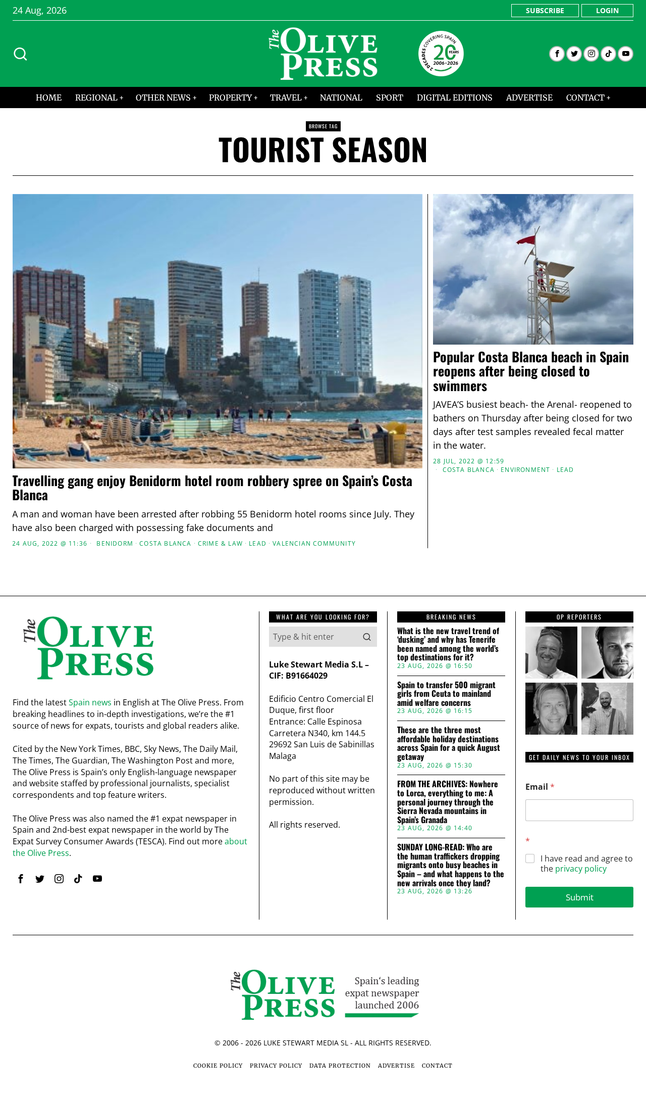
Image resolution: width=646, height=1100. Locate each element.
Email (540, 787)
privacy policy (581, 868)
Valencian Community (314, 544)
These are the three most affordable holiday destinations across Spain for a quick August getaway (448, 743)
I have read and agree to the (587, 864)
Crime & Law (220, 544)
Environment (525, 470)
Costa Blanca (165, 544)
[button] (367, 637)
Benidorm (114, 544)
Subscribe (545, 10)
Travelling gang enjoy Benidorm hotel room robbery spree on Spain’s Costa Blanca (212, 487)
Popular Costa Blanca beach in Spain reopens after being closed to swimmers (531, 371)
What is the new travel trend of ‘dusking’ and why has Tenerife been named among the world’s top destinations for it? (448, 644)
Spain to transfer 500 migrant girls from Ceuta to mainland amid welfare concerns (446, 694)
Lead (257, 544)
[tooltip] (557, 54)
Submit (580, 897)
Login (607, 10)
